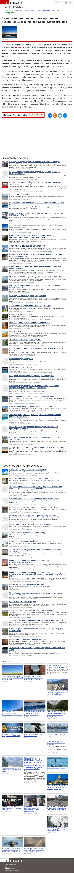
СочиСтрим (37, 44)
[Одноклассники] (55, 115)
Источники (24, 10)
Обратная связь (9, 867)
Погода (33, 10)
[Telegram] (60, 115)
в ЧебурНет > (10, 13)
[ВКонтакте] (50, 115)
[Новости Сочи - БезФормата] (11, 2)
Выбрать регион (9, 868)
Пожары (55, 10)
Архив (15, 10)
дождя (18, 47)
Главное (8, 10)
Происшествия (44, 10)
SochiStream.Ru (20, 115)
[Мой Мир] (65, 115)
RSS (18, 870)
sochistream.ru (9, 39)
